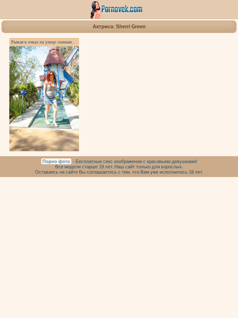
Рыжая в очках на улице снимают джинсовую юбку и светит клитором (77, 42)
